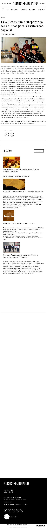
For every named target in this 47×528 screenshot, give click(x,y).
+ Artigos (38, 150)
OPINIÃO (24, 9)
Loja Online (7, 3)
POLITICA (32, 9)
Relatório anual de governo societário (16, 504)
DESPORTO (41, 9)
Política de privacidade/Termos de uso (15, 500)
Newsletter (8, 490)
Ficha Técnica (8, 502)
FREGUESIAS (14, 9)
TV (7, 9)
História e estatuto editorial (12, 497)
